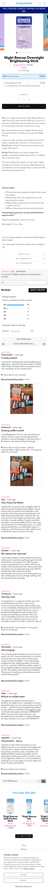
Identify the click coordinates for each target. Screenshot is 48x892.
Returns (24, 849)
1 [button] (16, 52)
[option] (24, 10)
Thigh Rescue (32, 118)
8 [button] (31, 52)
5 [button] (25, 52)
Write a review (38, 290)
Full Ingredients (24, 263)
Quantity (24, 95)
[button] (43, 781)
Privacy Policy (29, 869)
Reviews (21, 272)
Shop (24, 845)
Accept (23, 875)
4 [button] (23, 52)
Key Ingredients (24, 258)
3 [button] (21, 52)
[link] (5, 271)
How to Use (24, 254)
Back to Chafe (25, 836)
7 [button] (29, 52)
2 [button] (19, 52)
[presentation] (21, 399)
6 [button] (27, 52)
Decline (23, 880)
